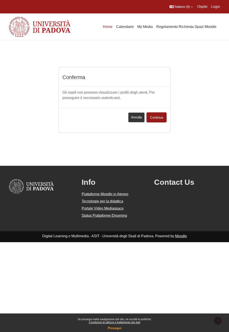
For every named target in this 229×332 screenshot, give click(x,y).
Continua (156, 117)
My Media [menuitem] (145, 27)
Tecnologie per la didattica (102, 201)
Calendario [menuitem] (125, 27)
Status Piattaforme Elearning (104, 215)
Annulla (136, 117)
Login (215, 6)
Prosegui (114, 328)
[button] (181, 6)
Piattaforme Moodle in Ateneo (105, 194)
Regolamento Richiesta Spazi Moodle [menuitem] (186, 27)
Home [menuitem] (107, 27)
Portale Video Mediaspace (103, 208)
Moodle (181, 236)
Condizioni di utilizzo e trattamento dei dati (114, 322)
